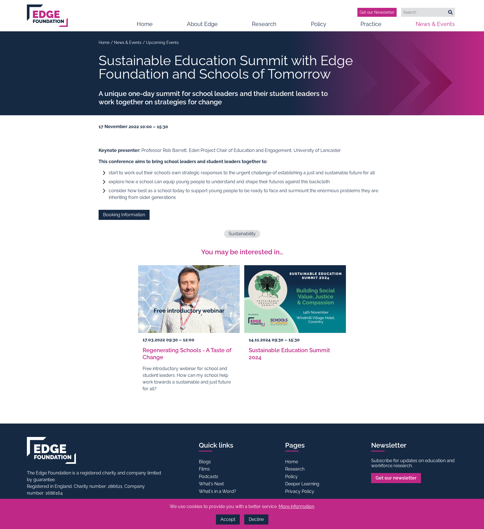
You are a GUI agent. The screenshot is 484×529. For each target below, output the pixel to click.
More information (296, 506)
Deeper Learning (302, 483)
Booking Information (124, 214)
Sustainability (242, 233)
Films (204, 469)
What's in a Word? (217, 491)
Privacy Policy (299, 491)
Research (264, 24)
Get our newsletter (396, 478)
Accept (227, 519)
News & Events (435, 24)
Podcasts (208, 476)
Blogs (205, 461)
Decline (256, 519)
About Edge (202, 24)
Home (145, 24)
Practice (370, 24)
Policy (318, 24)
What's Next (211, 483)
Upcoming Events (162, 42)
